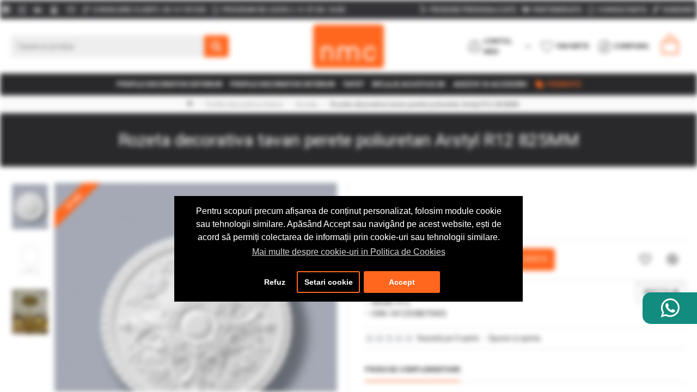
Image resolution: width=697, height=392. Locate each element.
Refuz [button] (274, 282)
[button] (30, 185)
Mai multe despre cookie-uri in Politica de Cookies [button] (348, 251)
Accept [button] (402, 282)
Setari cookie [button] (328, 282)
